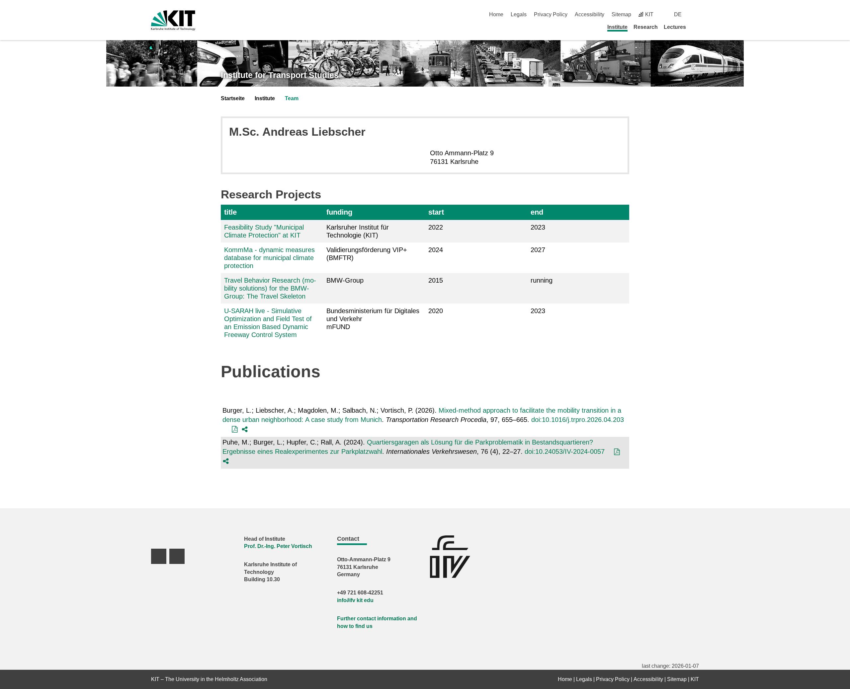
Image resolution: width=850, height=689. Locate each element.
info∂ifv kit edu (355, 600)
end (537, 212)
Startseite (233, 98)
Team (291, 98)
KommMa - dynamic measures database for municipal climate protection (269, 257)
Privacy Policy (550, 14)
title (230, 212)
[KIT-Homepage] (173, 20)
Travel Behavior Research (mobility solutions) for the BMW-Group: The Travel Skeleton (270, 288)
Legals (519, 14)
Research (646, 27)
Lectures (675, 27)
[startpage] (696, 27)
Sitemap (621, 14)
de (678, 14)
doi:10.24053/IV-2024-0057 (565, 451)
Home (496, 14)
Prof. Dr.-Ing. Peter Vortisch (278, 546)
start (436, 212)
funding (339, 212)
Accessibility (589, 14)
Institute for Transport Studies (280, 75)
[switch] (696, 14)
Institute (617, 27)
